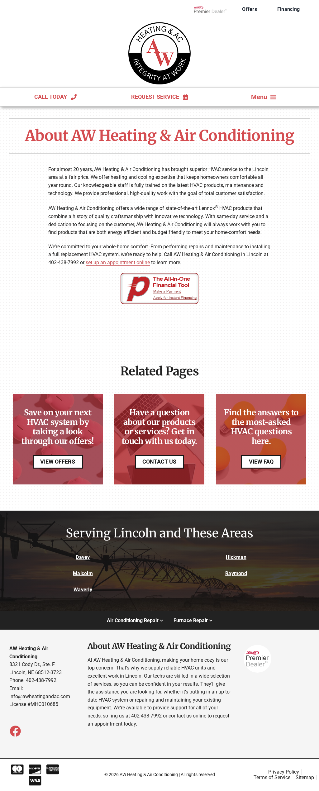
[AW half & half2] (159, 24)
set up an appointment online (118, 262)
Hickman (236, 557)
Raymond (236, 573)
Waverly (83, 590)
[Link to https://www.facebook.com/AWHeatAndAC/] (15, 730)
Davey (83, 557)
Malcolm (83, 573)
